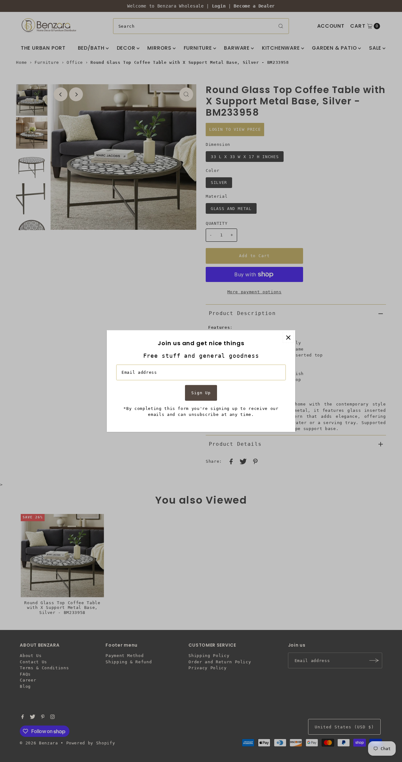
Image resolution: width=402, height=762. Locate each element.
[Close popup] (288, 337)
